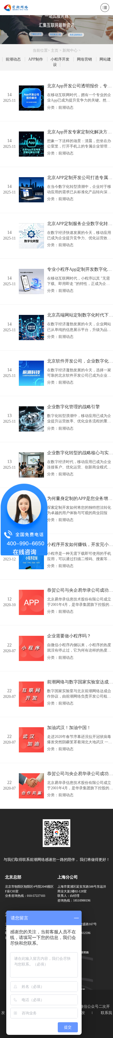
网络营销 (84, 59)
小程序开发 (60, 59)
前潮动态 (13, 59)
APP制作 (35, 59)
